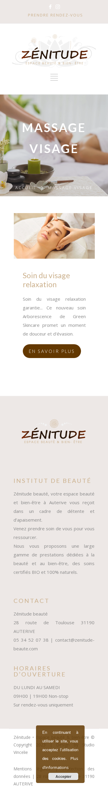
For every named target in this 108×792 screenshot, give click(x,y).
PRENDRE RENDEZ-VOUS (55, 15)
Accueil (26, 187)
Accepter (63, 776)
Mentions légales (32, 769)
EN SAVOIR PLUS (52, 351)
